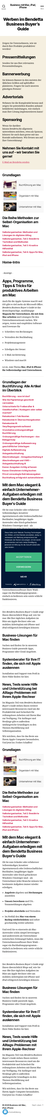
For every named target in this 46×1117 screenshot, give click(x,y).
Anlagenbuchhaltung (13, 453)
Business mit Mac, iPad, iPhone (23, 6)
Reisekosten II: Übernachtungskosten (21, 420)
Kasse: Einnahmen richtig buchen (19, 470)
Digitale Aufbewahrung (14, 450)
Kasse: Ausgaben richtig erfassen (19, 467)
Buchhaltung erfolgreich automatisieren (22, 477)
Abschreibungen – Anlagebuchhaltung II (22, 457)
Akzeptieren (23, 557)
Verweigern (23, 567)
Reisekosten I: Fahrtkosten (15, 416)
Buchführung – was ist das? (16, 396)
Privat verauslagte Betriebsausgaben (21, 474)
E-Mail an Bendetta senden (15, 162)
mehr (23, 577)
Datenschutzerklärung (11, 1112)
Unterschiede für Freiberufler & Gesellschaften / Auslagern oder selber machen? (22, 409)
